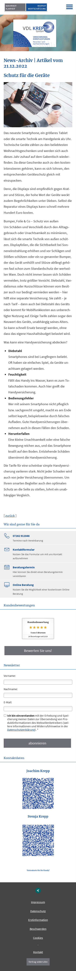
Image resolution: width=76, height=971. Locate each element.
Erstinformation (38, 920)
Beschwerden (38, 929)
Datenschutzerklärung (21, 729)
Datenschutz (38, 911)
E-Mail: (8, 702)
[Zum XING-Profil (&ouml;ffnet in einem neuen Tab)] (38, 890)
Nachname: (11, 689)
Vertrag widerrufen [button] (38, 961)
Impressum (38, 902)
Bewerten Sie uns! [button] (38, 650)
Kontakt (38, 952)
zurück (10, 515)
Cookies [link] (38, 938)
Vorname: (10, 676)
